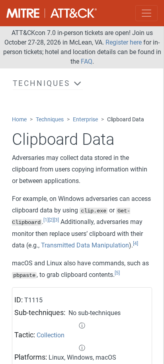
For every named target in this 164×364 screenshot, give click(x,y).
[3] (56, 220)
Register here (123, 42)
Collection (50, 335)
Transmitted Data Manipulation (85, 245)
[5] (117, 273)
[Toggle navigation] (146, 13)
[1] (46, 220)
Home (19, 119)
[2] (51, 220)
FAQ (86, 61)
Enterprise (85, 119)
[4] (135, 243)
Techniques (50, 119)
